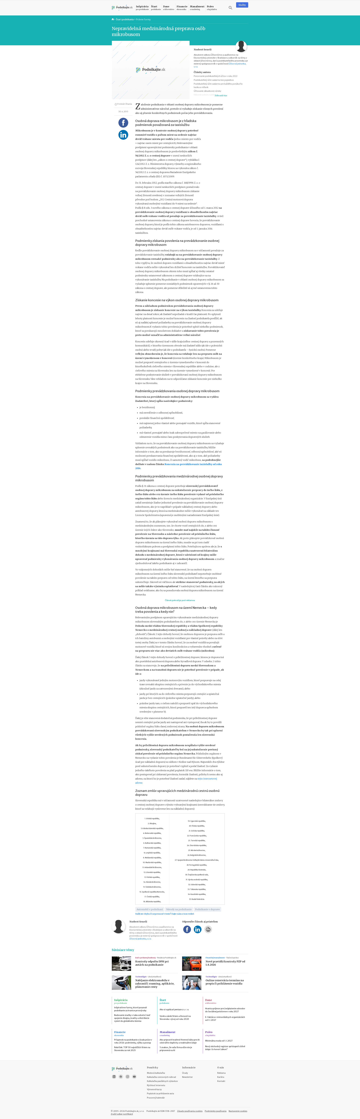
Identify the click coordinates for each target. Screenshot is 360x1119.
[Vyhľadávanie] (230, 7)
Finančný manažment (215, 958)
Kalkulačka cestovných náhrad (161, 1077)
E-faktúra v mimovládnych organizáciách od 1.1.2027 (225, 1018)
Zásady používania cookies (189, 1111)
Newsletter (187, 1077)
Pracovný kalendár (156, 1097)
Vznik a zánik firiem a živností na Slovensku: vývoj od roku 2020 (175, 1017)
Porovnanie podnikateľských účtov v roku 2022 (215, 76)
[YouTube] (134, 1076)
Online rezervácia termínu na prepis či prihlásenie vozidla (225, 982)
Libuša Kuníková (154, 977)
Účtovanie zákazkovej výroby (207, 91)
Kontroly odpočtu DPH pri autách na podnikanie (152, 963)
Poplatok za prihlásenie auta (160, 1093)
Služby (242, 5)
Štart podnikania (125, 19)
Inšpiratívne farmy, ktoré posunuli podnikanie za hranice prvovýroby (130, 1009)
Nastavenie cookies (238, 1111)
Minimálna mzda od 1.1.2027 (219, 1041)
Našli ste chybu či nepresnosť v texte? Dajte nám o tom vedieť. (164, 914)
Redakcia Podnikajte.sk (166, 958)
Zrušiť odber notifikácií (122, 1114)
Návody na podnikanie (179, 909)
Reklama (221, 1073)
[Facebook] (121, 1076)
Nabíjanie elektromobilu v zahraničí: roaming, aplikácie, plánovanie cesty (154, 983)
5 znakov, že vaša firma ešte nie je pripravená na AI (176, 1049)
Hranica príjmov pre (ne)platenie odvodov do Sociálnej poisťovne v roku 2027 (225, 1010)
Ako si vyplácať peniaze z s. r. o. (174, 1009)
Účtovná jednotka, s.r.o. (140, 938)
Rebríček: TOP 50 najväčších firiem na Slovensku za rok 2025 (132, 1049)
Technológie (141, 977)
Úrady (185, 1073)
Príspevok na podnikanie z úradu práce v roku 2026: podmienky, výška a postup (133, 1041)
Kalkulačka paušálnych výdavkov (162, 1081)
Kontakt (221, 1081)
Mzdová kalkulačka (156, 1073)
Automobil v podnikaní (150, 909)
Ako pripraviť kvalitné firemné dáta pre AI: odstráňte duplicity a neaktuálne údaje (180, 1041)
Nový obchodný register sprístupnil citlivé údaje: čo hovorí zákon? (225, 1048)
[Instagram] (127, 1076)
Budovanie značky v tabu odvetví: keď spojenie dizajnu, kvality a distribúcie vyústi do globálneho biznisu (132, 1018)
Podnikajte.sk (153, 1111)
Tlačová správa (232, 958)
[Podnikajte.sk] (122, 8)
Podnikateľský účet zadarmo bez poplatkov (214, 80)
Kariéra (220, 1077)
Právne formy (143, 19)
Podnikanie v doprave (207, 909)
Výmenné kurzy (154, 1089)
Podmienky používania (215, 1111)
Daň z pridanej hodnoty (145, 958)
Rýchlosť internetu (156, 1085)
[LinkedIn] (114, 1076)
